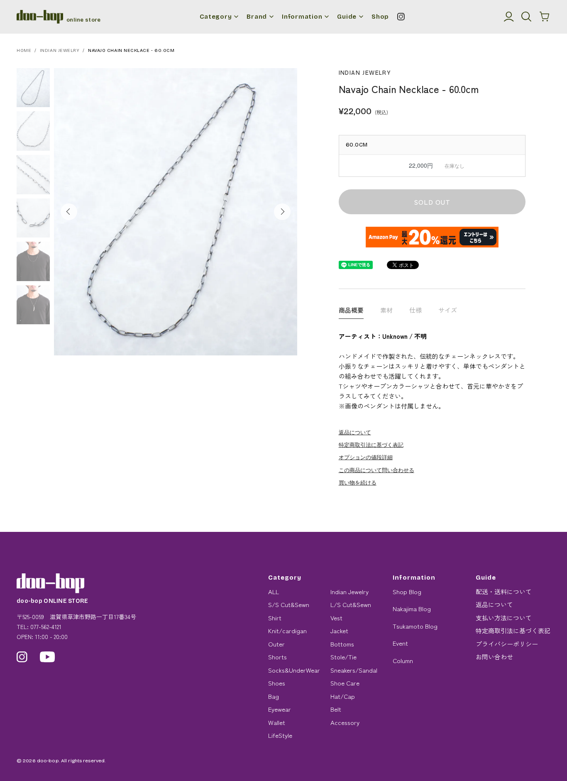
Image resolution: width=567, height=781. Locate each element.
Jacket (339, 630)
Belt (335, 709)
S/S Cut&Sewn (288, 604)
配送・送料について (504, 591)
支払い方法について (504, 617)
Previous (69, 211)
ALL (273, 591)
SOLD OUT (432, 202)
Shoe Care (344, 682)
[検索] (526, 17)
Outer (276, 643)
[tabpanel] (175, 212)
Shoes (276, 682)
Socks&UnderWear (294, 670)
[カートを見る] (544, 17)
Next (282, 211)
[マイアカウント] (509, 17)
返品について (355, 432)
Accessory (344, 722)
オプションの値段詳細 (366, 457)
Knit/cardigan (287, 630)
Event (400, 643)
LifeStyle (280, 735)
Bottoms (342, 643)
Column (403, 660)
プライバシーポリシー (507, 643)
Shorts (277, 656)
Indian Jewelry (60, 50)
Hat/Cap (342, 696)
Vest (336, 617)
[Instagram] (401, 16)
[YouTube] (47, 656)
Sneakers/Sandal (353, 670)
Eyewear (279, 709)
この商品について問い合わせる (376, 470)
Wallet (276, 722)
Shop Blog (407, 591)
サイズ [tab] (447, 310)
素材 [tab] (386, 310)
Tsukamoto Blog (415, 626)
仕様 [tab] (415, 310)
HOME (24, 50)
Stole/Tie (343, 656)
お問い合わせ (494, 656)
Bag (273, 696)
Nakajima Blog (412, 608)
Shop (380, 17)
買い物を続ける (357, 482)
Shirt (274, 617)
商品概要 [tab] (351, 310)
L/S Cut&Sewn (350, 604)
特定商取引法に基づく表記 (371, 444)
